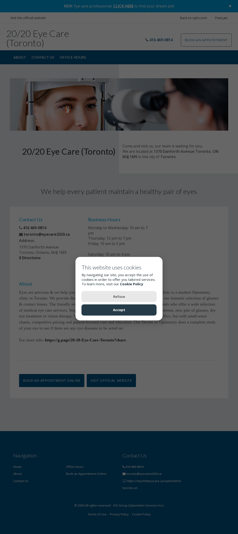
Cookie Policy (131, 284)
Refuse (119, 296)
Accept (119, 309)
